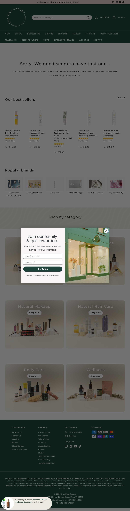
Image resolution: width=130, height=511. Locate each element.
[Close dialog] (106, 231)
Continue (43, 269)
